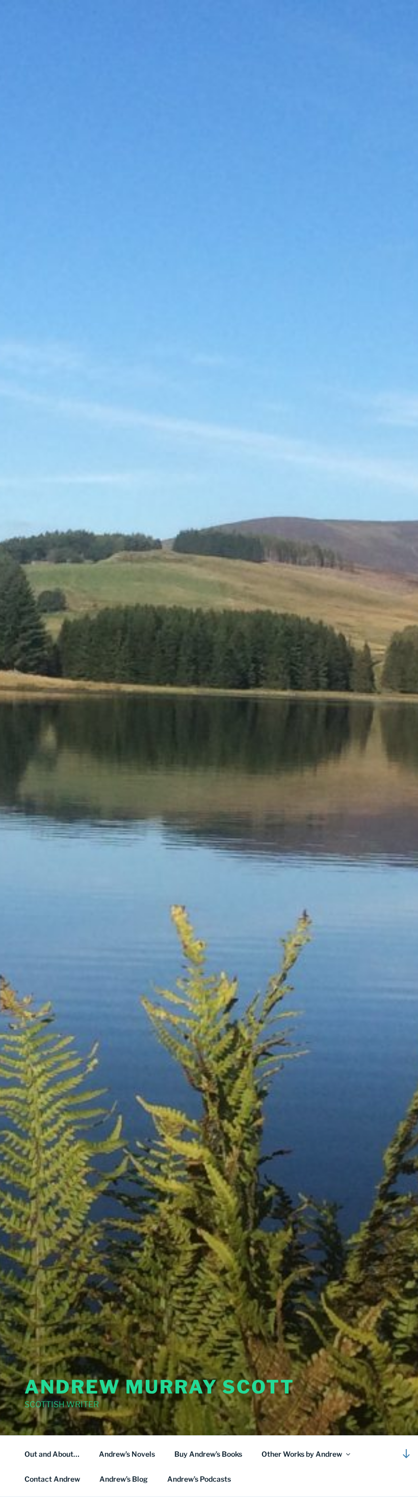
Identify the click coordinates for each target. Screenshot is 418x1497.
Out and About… (52, 1454)
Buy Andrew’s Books (208, 1454)
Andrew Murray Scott (159, 1387)
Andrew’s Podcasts (199, 1479)
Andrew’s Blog (123, 1479)
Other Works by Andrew (302, 1454)
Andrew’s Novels (127, 1454)
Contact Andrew (52, 1479)
